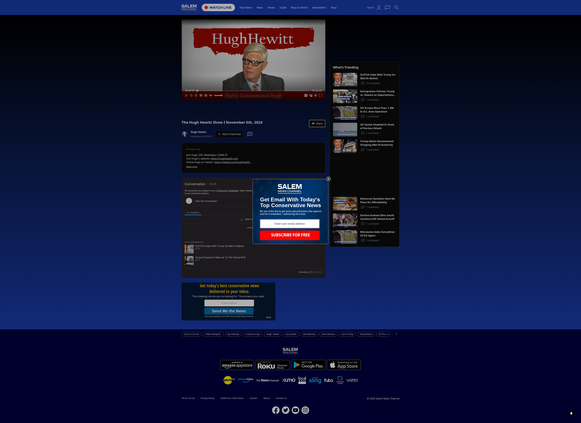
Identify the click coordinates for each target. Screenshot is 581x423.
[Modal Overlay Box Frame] (290, 211)
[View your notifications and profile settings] (571, 413)
